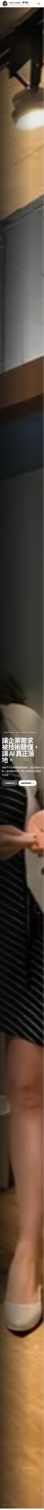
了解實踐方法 (9, 783)
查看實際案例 (26, 783)
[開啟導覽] (39, 4)
